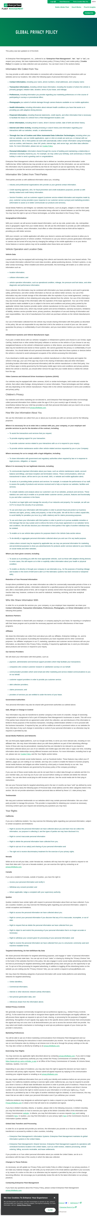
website (26, 1113)
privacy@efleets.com (38, 408)
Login (52, 1)
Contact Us (89, 13)
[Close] (54, 1198)
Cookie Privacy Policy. (24, 1205)
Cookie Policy (47, 146)
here (74, 1113)
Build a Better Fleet (62, 7)
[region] (29, 1204)
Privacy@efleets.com (14, 1103)
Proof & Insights (90, 7)
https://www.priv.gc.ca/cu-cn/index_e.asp (21, 1061)
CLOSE (50, 1210)
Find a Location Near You (80, 1)
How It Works (76, 7)
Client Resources (65, 1)
